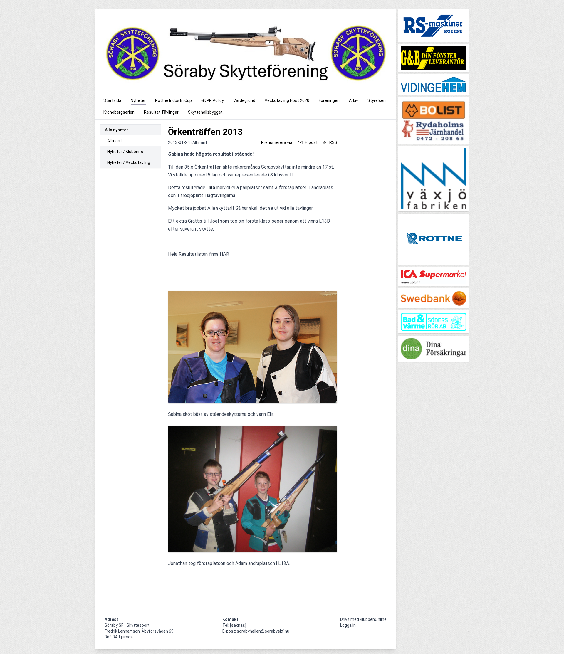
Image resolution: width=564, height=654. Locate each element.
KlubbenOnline (373, 619)
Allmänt (114, 140)
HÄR (224, 254)
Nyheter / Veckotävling (128, 162)
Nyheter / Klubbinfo (125, 151)
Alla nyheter (116, 129)
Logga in (348, 625)
